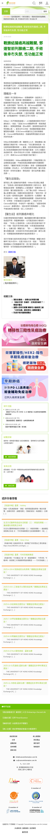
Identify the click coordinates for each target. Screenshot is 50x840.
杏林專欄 (6, 17)
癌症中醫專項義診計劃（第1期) (15, 427)
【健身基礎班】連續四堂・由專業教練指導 (19, 420)
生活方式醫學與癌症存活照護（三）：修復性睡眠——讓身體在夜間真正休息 (25, 524)
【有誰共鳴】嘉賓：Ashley (14, 506)
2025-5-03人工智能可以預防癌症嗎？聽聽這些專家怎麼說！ (25, 588)
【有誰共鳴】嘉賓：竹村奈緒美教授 (18, 555)
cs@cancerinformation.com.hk (26, 760)
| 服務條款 (25, 828)
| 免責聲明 (32, 828)
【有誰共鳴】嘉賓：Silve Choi (16, 540)
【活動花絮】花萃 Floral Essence (15, 718)
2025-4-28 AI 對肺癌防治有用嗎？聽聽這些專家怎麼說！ (24, 570)
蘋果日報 (12, 252)
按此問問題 (12, 457)
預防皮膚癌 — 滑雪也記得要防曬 (26, 300)
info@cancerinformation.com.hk (26, 757)
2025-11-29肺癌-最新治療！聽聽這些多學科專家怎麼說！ (25, 684)
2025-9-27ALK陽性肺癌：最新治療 (17, 651)
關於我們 (37, 743)
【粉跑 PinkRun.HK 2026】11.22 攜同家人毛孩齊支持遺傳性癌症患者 (25, 413)
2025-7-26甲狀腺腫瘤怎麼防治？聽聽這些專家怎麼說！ (24, 620)
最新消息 (13, 750)
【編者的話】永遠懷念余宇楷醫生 (15, 723)
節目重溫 (37, 740)
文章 (13, 740)
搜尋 (45, 11)
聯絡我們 (37, 747)
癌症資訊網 (13, 736)
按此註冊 (11, 486)
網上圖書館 (36, 736)
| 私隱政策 (18, 828)
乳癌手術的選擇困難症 (22, 313)
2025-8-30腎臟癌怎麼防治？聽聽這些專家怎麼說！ (24, 636)
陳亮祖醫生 (8, 280)
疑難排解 (13, 743)
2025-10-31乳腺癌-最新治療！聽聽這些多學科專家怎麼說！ (25, 667)
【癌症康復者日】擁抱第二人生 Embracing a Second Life (24, 712)
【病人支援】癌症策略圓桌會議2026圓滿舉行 (19, 729)
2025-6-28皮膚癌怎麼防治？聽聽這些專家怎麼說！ (24, 604)
